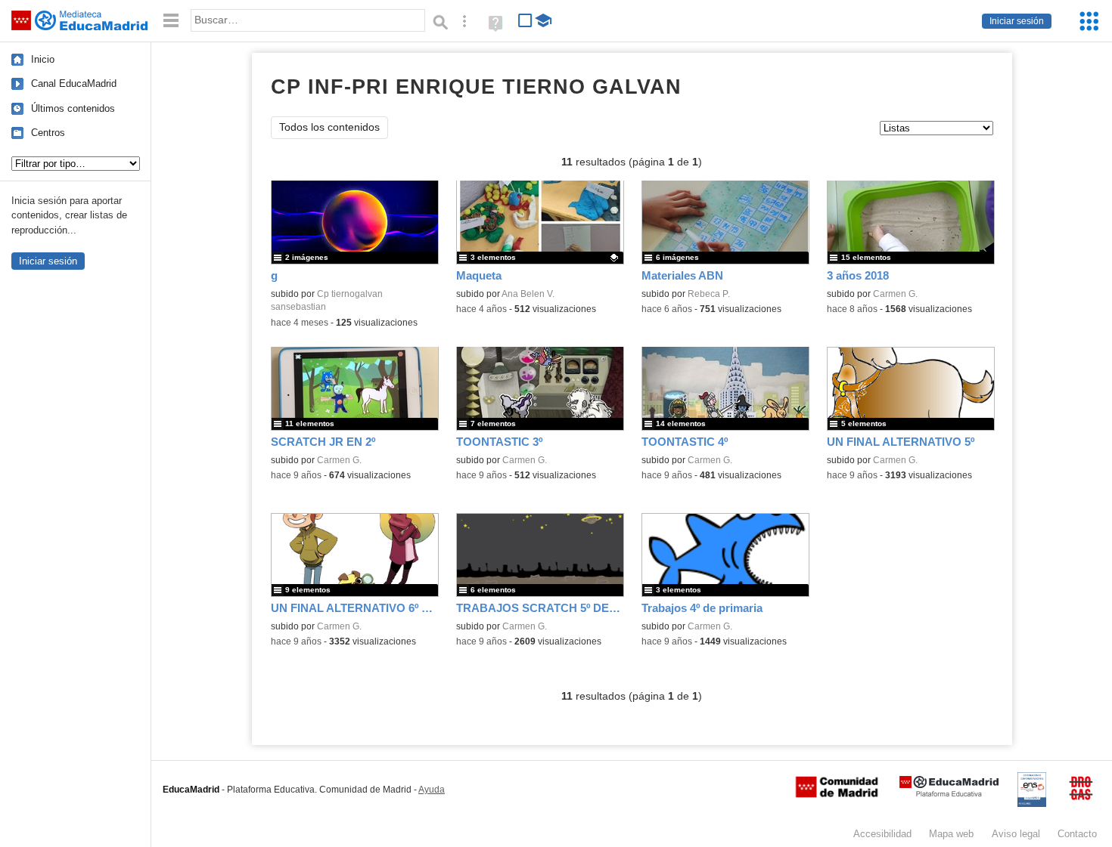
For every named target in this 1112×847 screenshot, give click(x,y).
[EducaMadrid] (949, 793)
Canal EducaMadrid (73, 83)
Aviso (1016, 833)
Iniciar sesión (1016, 21)
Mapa (951, 833)
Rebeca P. (709, 293)
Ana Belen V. (528, 293)
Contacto (1077, 833)
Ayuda (431, 789)
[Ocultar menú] (171, 20)
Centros (48, 132)
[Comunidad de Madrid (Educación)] (836, 794)
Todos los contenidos (329, 127)
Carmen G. (895, 293)
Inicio (42, 59)
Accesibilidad (882, 833)
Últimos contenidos (73, 108)
